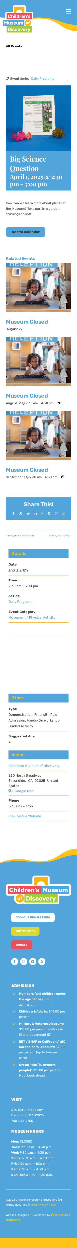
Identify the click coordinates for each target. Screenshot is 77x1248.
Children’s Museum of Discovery (33, 766)
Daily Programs (20, 602)
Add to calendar (26, 232)
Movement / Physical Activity (31, 617)
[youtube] (32, 961)
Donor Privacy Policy (42, 1204)
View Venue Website (24, 816)
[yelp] (41, 961)
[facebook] (14, 961)
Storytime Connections (21, 535)
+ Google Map (23, 791)
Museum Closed (27, 321)
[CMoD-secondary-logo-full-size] (38, 877)
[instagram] (23, 961)
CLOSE (73, 4)
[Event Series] (59, 403)
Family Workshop (59, 535)
